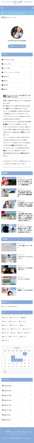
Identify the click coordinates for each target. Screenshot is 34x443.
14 (21, 360)
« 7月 (4, 372)
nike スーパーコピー (20, 129)
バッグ (6, 68)
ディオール (6, 340)
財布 (5, 85)
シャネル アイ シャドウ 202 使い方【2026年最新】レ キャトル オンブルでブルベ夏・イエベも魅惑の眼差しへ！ (25, 182)
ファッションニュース (11, 72)
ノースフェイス (15, 317)
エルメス (6, 325)
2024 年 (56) (7, 395)
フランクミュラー (16, 329)
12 (13, 360)
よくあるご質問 (16, 431)
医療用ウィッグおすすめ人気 (25, 290)
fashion (24, 317)
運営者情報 (8, 431)
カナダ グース (27, 329)
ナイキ (14, 100)
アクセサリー (8, 59)
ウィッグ (6, 64)
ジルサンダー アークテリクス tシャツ (25, 257)
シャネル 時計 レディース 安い (25, 246)
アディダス (6, 332)
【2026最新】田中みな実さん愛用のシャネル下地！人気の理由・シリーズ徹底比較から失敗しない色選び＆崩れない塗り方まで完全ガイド (25, 217)
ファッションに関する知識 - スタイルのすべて (17, 3)
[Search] (32, 8)
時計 (6, 76)
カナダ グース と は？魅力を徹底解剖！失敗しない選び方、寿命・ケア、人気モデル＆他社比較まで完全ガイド (25, 229)
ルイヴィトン (14, 325)
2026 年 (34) (7, 386)
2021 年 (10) (7, 410)
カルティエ (6, 329)
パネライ (28, 332)
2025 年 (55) (7, 390)
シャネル (6, 317)
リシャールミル (14, 336)
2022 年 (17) (7, 405)
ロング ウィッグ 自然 (17, 153)
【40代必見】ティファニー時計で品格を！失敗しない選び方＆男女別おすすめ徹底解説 (25, 204)
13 (17, 360)
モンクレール (13, 321)
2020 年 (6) (6, 415)
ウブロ (5, 336)
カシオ (14, 332)
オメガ (20, 332)
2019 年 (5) (6, 420)
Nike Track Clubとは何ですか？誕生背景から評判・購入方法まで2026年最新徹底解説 (25, 194)
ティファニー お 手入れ (24, 279)
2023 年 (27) (7, 400)
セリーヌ (23, 336)
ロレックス (23, 321)
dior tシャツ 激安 (19, 132)
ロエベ (22, 325)
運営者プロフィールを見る (17, 46)
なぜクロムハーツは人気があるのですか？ (25, 268)
